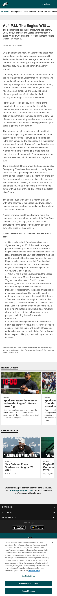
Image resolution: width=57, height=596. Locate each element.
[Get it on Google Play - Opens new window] (37, 529)
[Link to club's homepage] (5, 3)
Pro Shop (46, 4)
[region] (28, 567)
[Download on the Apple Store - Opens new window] (19, 528)
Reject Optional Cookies (28, 583)
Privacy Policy (34, 571)
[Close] (53, 543)
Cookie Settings (28, 576)
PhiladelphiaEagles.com (21, 490)
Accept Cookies (28, 591)
